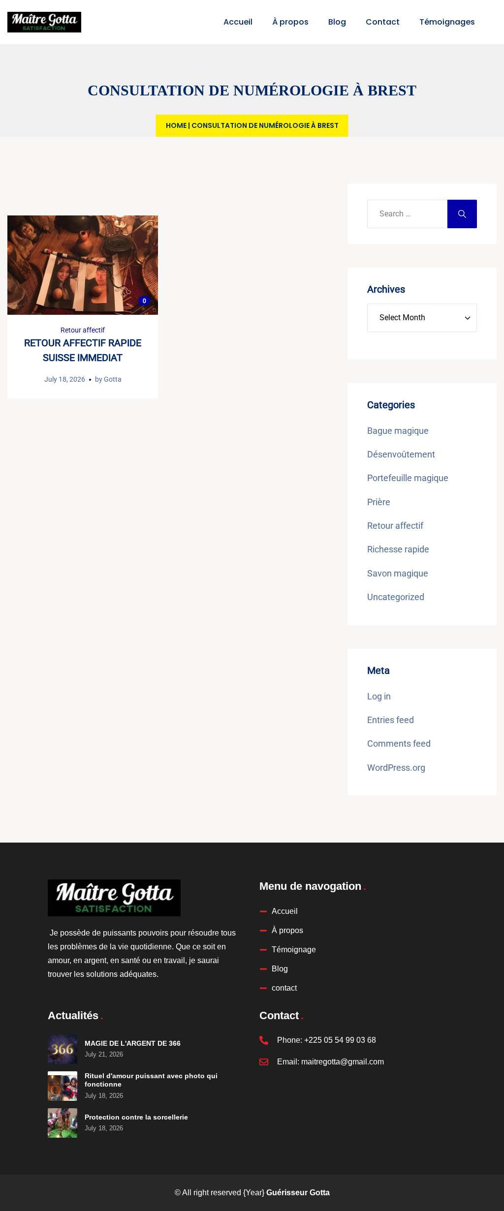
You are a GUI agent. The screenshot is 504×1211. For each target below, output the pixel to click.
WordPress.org (396, 767)
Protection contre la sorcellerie (136, 1117)
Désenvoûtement (401, 454)
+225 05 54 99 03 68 (340, 1040)
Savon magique (397, 573)
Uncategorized (395, 597)
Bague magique (398, 430)
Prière (378, 502)
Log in (379, 696)
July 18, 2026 (64, 379)
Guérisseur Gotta (298, 1192)
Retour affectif (83, 330)
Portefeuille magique (407, 478)
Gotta (113, 379)
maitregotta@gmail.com (342, 1062)
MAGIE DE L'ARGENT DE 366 (133, 1043)
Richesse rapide (398, 549)
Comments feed (399, 743)
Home (176, 125)
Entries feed (390, 720)
